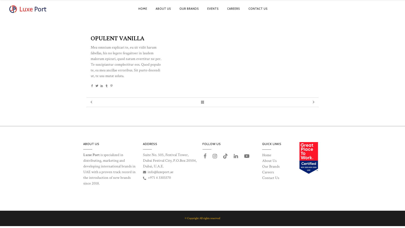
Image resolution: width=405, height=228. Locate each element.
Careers (268, 172)
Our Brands (270, 166)
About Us (269, 160)
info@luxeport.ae (160, 172)
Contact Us (270, 177)
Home (266, 155)
